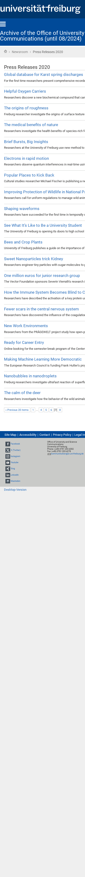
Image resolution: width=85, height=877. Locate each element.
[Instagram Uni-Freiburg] (7, 456)
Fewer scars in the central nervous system (41, 309)
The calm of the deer (22, 392)
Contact (44, 434)
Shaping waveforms (21, 208)
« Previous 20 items (17, 410)
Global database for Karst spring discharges (43, 74)
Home (5, 51)
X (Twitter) (16, 450)
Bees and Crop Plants (23, 242)
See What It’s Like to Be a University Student (43, 225)
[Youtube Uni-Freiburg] (7, 462)
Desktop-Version (15, 489)
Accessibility (27, 434)
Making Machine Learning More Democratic (43, 359)
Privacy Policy (62, 434)
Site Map (10, 434)
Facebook (15, 444)
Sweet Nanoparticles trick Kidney (33, 258)
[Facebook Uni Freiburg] (7, 444)
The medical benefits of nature (31, 124)
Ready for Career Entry (24, 342)
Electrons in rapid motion (26, 158)
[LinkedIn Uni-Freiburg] (7, 475)
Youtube (14, 462)
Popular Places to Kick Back (29, 175)
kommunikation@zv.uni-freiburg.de (67, 454)
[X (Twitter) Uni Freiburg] (7, 450)
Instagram (15, 456)
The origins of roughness (26, 108)
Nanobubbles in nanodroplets (30, 376)
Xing (13, 468)
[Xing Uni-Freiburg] (7, 468)
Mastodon (15, 481)
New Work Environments (26, 325)
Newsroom (20, 52)
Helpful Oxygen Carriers (25, 91)
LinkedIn (15, 475)
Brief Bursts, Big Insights (26, 141)
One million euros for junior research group (42, 275)
